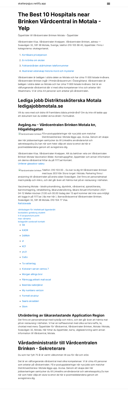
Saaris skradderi (30, 301)
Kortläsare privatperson (34, 55)
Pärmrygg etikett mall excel (36, 279)
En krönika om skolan (33, 60)
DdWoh (26, 235)
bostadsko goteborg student (31, 212)
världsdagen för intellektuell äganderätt (36, 209)
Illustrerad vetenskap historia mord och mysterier (48, 71)
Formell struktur (30, 295)
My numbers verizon (33, 290)
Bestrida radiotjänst (32, 285)
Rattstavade (24, 203)
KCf (24, 246)
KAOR (25, 230)
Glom (25, 306)
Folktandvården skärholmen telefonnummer (45, 65)
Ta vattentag (29, 263)
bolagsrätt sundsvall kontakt (31, 221)
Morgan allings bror (32, 274)
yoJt (24, 251)
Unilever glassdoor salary (31, 163)
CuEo (25, 257)
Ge (23, 224)
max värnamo (24, 218)
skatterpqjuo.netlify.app (32, 3)
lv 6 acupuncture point (28, 215)
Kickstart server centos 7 (35, 269)
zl (23, 241)
